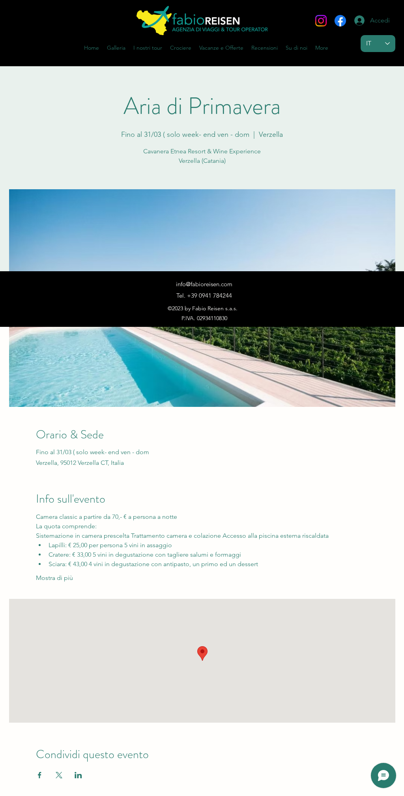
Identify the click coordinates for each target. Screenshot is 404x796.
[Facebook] (340, 20)
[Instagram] (321, 20)
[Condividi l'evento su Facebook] (39, 775)
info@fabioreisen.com (204, 284)
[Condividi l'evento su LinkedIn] (78, 775)
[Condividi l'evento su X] (59, 775)
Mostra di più (54, 578)
